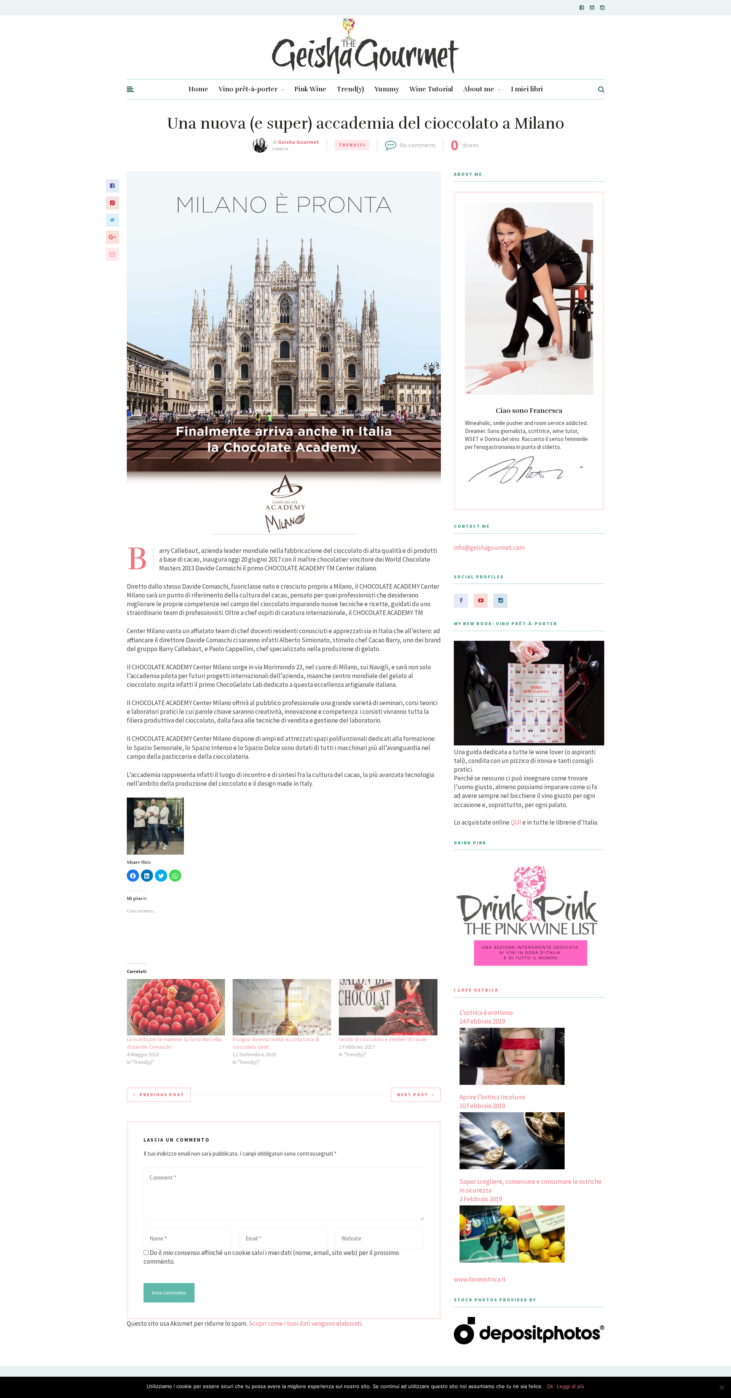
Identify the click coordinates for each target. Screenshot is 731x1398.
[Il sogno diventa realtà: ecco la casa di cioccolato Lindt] (282, 1007)
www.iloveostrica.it (480, 1279)
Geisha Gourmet (298, 142)
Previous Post (161, 1094)
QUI (516, 822)
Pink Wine (310, 89)
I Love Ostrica (476, 990)
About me (478, 89)
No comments (417, 145)
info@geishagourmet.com (489, 547)
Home (198, 89)
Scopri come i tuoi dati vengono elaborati (305, 1323)
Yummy (386, 89)
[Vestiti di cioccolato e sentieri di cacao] (388, 1007)
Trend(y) (350, 89)
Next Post (412, 1094)
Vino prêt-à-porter (248, 89)
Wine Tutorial (431, 89)
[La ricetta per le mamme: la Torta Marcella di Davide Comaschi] (176, 1007)
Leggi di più (570, 1386)
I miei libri (527, 89)
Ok (550, 1386)
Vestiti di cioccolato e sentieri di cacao (383, 1039)
